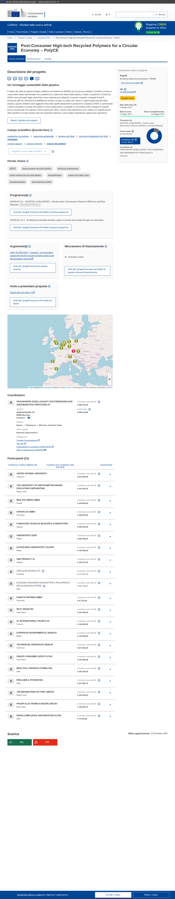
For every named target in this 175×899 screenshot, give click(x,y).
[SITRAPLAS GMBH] (69, 342)
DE (9, 79)
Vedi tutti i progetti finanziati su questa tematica (30, 267)
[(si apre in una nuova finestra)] (27, 13)
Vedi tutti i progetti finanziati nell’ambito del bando (32, 302)
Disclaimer (109, 387)
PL (37, 79)
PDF (47, 742)
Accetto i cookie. (113, 895)
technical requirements (68, 168)
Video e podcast (56, 32)
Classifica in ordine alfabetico (21, 465)
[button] (108, 14)
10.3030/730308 (126, 92)
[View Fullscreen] (109, 369)
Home (11, 32)
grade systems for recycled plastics (25, 175)
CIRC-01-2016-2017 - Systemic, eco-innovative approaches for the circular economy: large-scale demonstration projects (32, 255)
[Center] (109, 379)
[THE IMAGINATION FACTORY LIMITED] (57, 343)
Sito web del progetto (132, 83)
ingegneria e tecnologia (18, 136)
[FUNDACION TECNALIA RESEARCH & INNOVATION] (52, 361)
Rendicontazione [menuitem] (33, 59)
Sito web (32, 443)
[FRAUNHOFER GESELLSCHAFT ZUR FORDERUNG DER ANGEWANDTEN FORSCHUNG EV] (73, 351)
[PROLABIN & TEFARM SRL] (75, 361)
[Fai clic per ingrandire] (110, 474)
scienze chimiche (34, 144)
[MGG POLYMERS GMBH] (78, 351)
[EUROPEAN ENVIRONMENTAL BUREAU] (63, 345)
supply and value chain (78, 175)
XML (22, 742)
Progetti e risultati (38, 32)
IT (31, 79)
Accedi (98, 14)
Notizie (68, 32)
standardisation (55, 175)
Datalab (77, 32)
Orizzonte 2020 (44, 38)
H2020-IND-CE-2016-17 (22, 293)
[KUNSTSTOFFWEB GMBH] (69, 346)
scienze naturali (14, 144)
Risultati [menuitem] (48, 59)
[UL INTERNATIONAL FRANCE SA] (61, 348)
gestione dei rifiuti (66, 136)
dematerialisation (17, 182)
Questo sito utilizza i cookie (29, 895)
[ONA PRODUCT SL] (56, 369)
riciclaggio (12, 139)
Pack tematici (22, 32)
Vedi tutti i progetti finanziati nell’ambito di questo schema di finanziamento (86, 270)
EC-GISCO (67, 387)
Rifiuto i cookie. (151, 895)
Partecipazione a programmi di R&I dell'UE (45, 447)
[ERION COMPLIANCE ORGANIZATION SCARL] (70, 357)
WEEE (13, 168)
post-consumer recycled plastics (36, 168)
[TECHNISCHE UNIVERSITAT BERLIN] (76, 341)
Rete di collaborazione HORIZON (42, 450)
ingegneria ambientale (43, 136)
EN (15, 79)
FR (26, 79)
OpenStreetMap (46, 387)
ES (20, 79)
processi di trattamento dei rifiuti (93, 136)
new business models (42, 182)
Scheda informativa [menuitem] (16, 59)
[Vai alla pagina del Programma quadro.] (12, 48)
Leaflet (31, 387)
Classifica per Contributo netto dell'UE (60, 466)
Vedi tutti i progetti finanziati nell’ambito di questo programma (40, 212)
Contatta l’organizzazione (39, 440)
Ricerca (86, 32)
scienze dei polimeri (56, 144)
